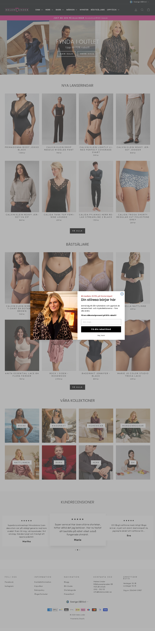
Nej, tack (101, 335)
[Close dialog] (122, 293)
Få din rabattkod (101, 329)
